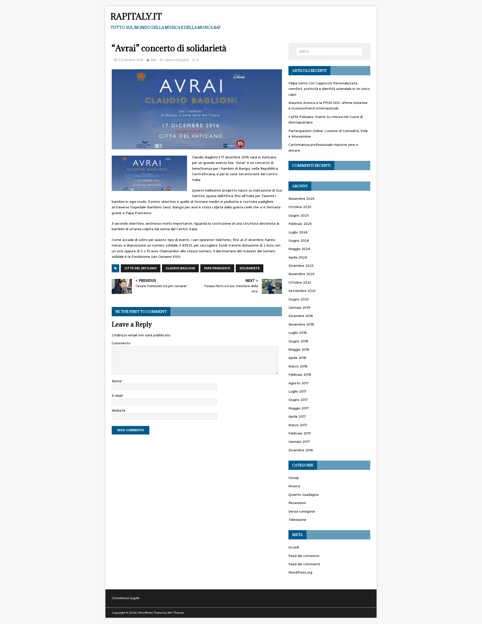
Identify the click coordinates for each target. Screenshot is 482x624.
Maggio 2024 (299, 249)
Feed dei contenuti (303, 555)
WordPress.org (300, 572)
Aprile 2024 (297, 257)
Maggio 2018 (298, 349)
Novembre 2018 (301, 324)
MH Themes (175, 612)
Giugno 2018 (298, 341)
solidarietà (249, 268)
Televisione (297, 519)
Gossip (293, 477)
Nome (117, 381)
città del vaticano (141, 268)
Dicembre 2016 (300, 450)
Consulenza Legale (126, 598)
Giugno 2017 (298, 399)
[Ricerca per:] (329, 51)
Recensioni (297, 503)
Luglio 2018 (297, 332)
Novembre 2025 (301, 198)
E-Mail (117, 395)
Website (119, 410)
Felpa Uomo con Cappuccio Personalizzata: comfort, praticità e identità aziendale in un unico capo (329, 88)
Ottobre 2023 (299, 282)
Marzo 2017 (297, 425)
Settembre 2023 (302, 290)
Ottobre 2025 (299, 207)
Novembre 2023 (301, 274)
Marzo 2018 (298, 366)
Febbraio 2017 (299, 433)
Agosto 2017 (298, 383)
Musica (294, 486)
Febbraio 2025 (300, 223)
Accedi (293, 547)
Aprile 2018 (297, 357)
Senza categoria (177, 60)
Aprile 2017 (297, 416)
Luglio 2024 (298, 232)
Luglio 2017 (297, 391)
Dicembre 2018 (300, 316)
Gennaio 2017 (299, 441)
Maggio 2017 (298, 408)
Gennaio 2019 (299, 307)
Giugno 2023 (298, 299)
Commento (121, 343)
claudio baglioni (180, 268)
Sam (153, 60)
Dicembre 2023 (300, 265)
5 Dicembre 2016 (130, 60)
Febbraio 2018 (299, 374)
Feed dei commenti (304, 564)
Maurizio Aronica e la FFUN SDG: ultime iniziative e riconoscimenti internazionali (328, 105)
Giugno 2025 (298, 215)
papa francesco (217, 268)
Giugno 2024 (298, 240)
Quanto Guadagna (303, 494)
